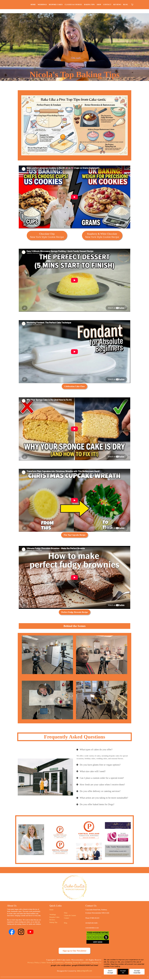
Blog (65, 923)
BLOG (125, 4)
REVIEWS (117, 4)
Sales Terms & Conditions (52, 963)
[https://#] (74, 887)
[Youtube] (30, 932)
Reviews (52, 920)
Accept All (123, 972)
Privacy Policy (34, 963)
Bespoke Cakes (54, 917)
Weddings (52, 914)
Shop (65, 913)
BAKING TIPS (89, 4)
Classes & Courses (70, 915)
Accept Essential (137, 972)
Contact (66, 918)
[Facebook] (11, 932)
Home (51, 910)
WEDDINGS (42, 4)
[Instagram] (21, 932)
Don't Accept (110, 972)
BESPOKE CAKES (56, 4)
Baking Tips (53, 922)
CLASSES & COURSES (73, 4)
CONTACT (107, 4)
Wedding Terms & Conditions (77, 963)
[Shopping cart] (132, 5)
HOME (33, 4)
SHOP (99, 4)
